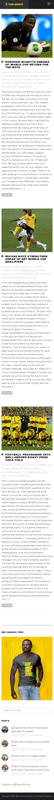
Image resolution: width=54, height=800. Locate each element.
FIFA (46, 72)
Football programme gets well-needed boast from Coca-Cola (28, 457)
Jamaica (17, 75)
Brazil (39, 72)
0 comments (35, 735)
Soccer (32, 83)
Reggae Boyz (37, 75)
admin (8, 72)
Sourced (12, 79)
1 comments (27, 79)
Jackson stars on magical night (28, 755)
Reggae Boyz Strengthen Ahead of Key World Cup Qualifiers (26, 259)
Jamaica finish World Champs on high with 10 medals (29, 729)
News (26, 75)
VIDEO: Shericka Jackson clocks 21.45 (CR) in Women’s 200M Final (30, 768)
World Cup (23, 475)
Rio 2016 (40, 270)
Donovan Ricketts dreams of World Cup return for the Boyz (27, 64)
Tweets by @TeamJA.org (16, 784)
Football (6, 75)
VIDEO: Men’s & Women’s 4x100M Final (30, 743)
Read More (7, 195)
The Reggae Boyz (22, 86)
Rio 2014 (24, 468)
